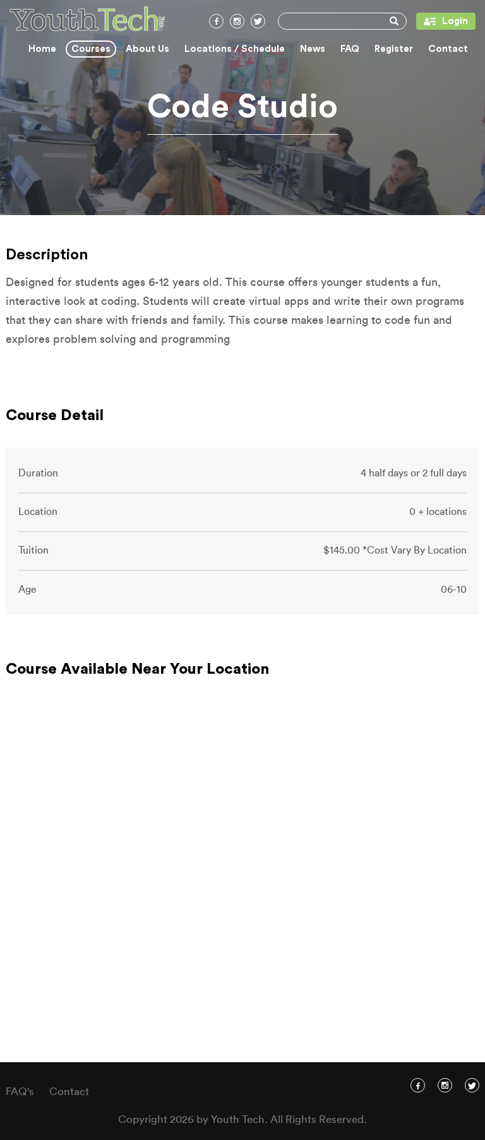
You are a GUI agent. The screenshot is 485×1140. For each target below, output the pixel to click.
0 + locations (438, 512)
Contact (448, 49)
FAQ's (20, 1091)
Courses (91, 49)
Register (393, 49)
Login (442, 21)
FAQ (349, 49)
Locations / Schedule (234, 49)
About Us (147, 49)
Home (42, 49)
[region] (242, 879)
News (312, 49)
